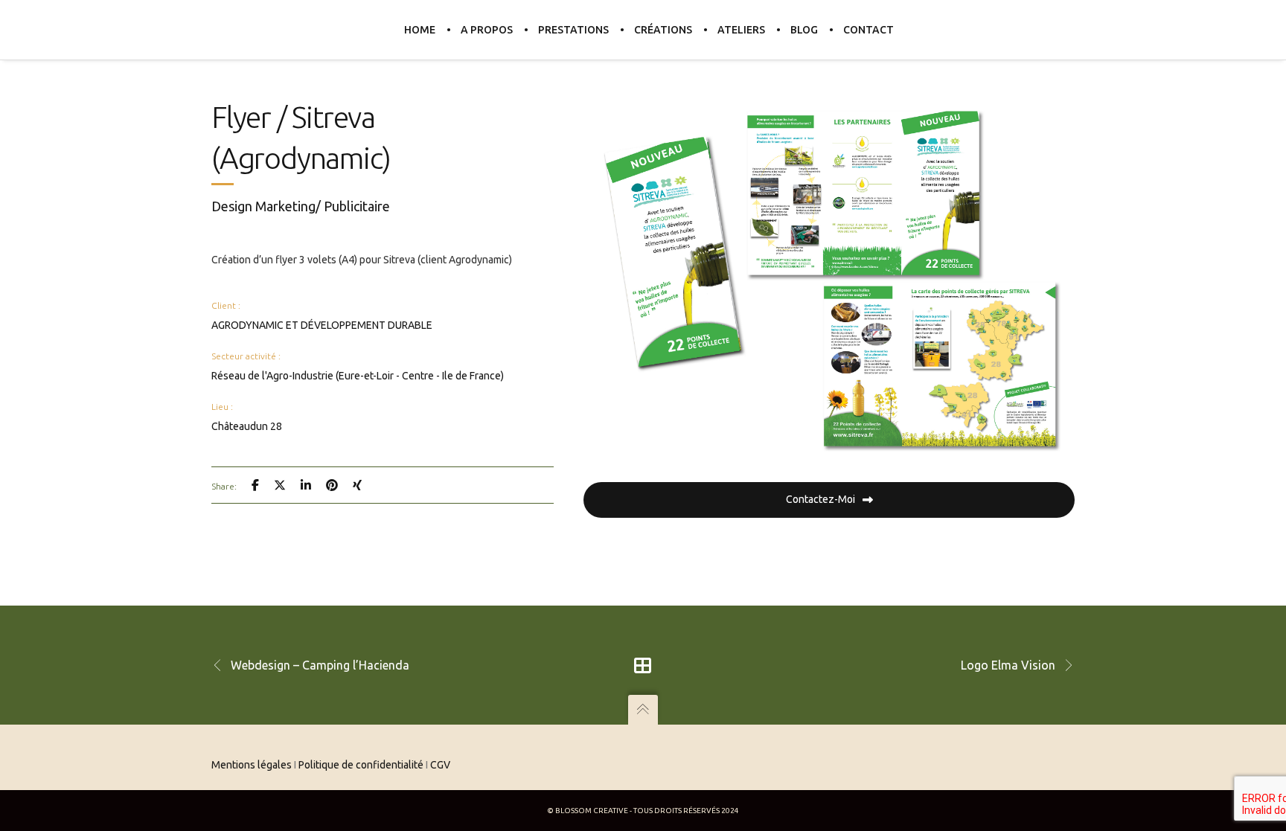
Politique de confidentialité (360, 765)
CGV (440, 765)
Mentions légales (251, 765)
